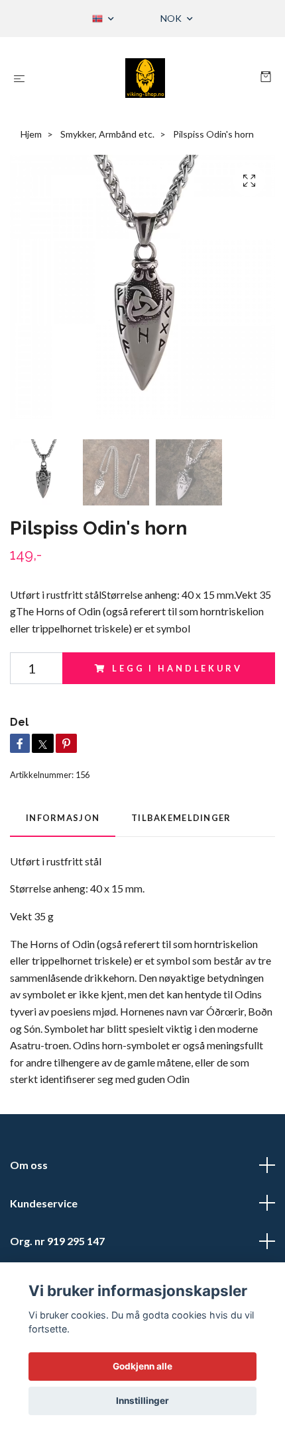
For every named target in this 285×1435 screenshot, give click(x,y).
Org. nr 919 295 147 (57, 1241)
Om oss (29, 1164)
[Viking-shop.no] (145, 78)
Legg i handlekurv (177, 668)
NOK (172, 18)
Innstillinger (142, 1400)
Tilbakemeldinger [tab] (181, 817)
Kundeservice (44, 1203)
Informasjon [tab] (62, 817)
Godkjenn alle (142, 1366)
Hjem (31, 134)
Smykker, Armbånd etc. (107, 134)
